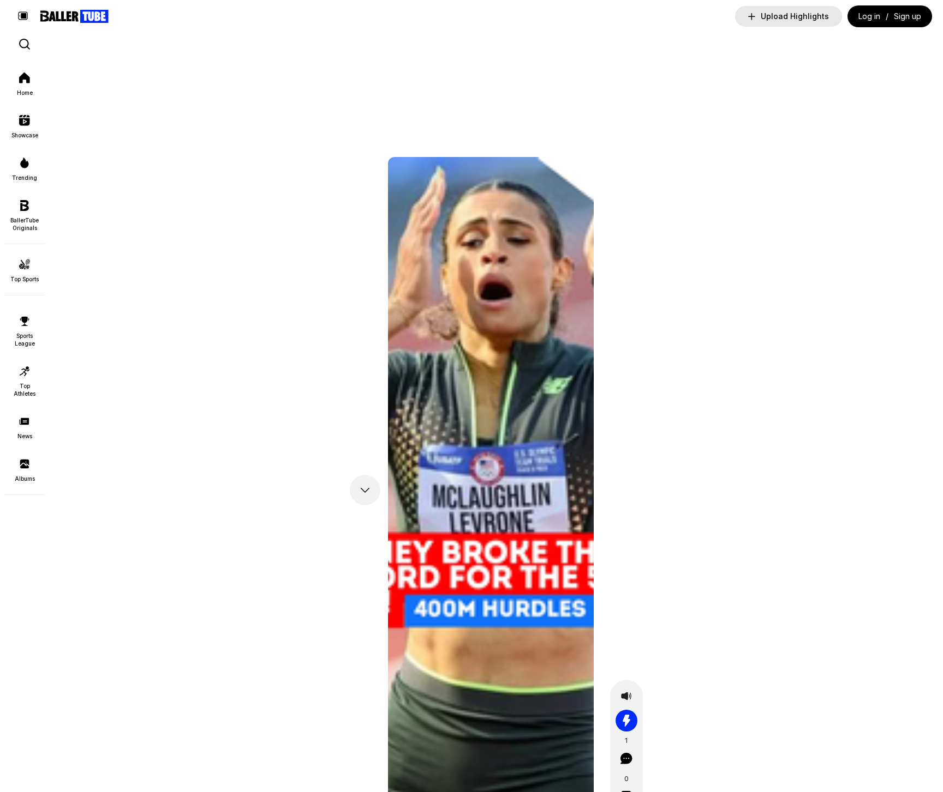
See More (109, 165)
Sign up (907, 16)
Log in (869, 16)
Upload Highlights (795, 16)
